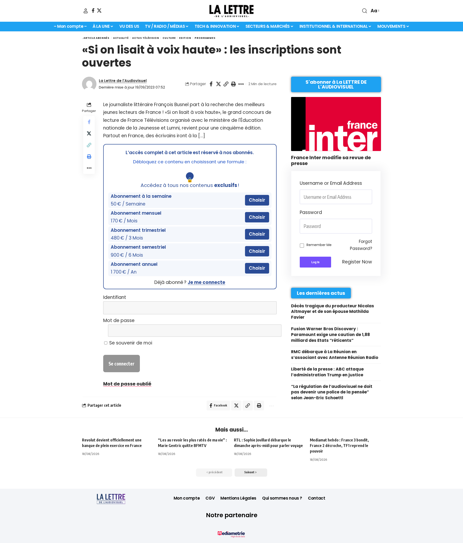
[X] (99, 10)
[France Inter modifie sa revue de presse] (336, 124)
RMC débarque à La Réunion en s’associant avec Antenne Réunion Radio (334, 354)
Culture (169, 38)
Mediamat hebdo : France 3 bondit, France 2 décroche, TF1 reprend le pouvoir (339, 446)
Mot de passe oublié (127, 384)
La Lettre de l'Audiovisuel (123, 80)
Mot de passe (119, 320)
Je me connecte (206, 282)
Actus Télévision (145, 38)
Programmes (205, 38)
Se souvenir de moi (130, 343)
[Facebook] (93, 10)
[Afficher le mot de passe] (269, 330)
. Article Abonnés (95, 38)
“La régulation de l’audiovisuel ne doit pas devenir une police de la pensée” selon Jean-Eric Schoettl (331, 392)
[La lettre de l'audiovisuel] (231, 11)
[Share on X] (218, 84)
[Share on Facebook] (211, 84)
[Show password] (370, 226)
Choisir (257, 200)
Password (311, 212)
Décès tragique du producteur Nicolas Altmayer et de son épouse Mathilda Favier (332, 311)
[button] (85, 10)
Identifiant (114, 297)
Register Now (357, 262)
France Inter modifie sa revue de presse (331, 160)
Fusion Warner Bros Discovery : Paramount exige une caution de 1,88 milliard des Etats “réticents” (330, 334)
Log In (315, 262)
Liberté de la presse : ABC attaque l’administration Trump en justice (327, 372)
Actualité (121, 38)
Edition (185, 38)
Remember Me (319, 244)
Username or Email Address (331, 183)
